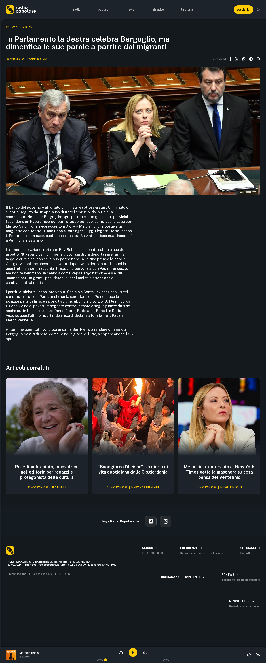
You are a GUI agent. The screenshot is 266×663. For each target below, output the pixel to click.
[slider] (105, 659)
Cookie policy (42, 574)
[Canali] (258, 655)
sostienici (243, 9)
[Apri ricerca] (258, 9)
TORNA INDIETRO (21, 26)
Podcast (103, 9)
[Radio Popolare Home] (21, 9)
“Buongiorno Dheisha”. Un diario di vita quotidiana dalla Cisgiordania (133, 469)
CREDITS (64, 574)
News (130, 9)
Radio (77, 9)
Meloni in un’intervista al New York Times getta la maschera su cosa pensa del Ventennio (219, 472)
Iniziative (158, 9)
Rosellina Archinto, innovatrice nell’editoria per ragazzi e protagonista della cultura (47, 472)
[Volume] (249, 655)
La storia (187, 9)
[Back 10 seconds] (121, 652)
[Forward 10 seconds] (145, 652)
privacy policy (16, 574)
